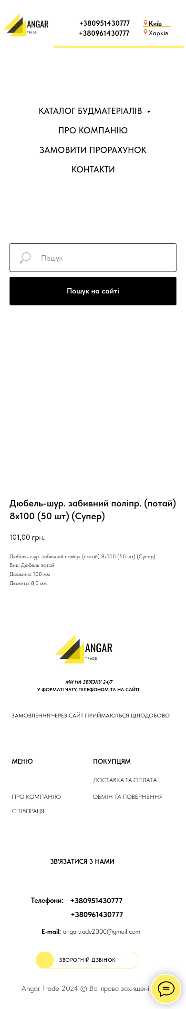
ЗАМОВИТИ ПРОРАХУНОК (93, 150)
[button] (87, 960)
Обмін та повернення (128, 796)
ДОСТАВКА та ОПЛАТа (125, 780)
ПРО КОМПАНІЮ (93, 130)
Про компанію (36, 796)
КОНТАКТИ (93, 169)
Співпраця (28, 811)
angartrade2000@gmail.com (90, 931)
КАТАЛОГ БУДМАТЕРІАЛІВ (92, 111)
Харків (158, 33)
